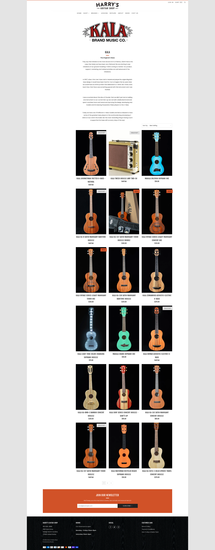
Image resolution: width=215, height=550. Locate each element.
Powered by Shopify (48, 542)
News (127, 13)
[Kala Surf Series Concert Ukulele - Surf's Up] (124, 387)
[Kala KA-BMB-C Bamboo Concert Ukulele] (91, 387)
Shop (85, 13)
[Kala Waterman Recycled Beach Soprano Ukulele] (124, 445)
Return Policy (146, 526)
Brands (94, 13)
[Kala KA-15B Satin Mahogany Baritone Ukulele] (124, 270)
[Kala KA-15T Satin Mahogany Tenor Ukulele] (91, 445)
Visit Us (135, 13)
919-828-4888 (47, 526)
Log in (170, 2)
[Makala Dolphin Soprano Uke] (157, 153)
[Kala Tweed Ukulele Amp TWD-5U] (124, 153)
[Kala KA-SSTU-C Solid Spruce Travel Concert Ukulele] (157, 445)
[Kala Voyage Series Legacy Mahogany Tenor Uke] (91, 270)
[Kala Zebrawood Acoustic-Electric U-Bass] (157, 270)
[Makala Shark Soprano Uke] (124, 328)
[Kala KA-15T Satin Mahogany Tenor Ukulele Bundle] (124, 211)
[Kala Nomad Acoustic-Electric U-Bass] (157, 328)
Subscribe (127, 506)
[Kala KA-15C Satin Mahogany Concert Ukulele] (157, 387)
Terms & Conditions (148, 529)
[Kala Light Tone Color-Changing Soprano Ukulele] (91, 328)
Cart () (178, 2)
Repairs (113, 13)
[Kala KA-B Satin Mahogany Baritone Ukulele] (91, 211)
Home (79, 13)
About (120, 13)
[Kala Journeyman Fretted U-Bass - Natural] (91, 153)
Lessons (104, 13)
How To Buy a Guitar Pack (150, 532)
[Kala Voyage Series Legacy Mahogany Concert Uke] (157, 211)
